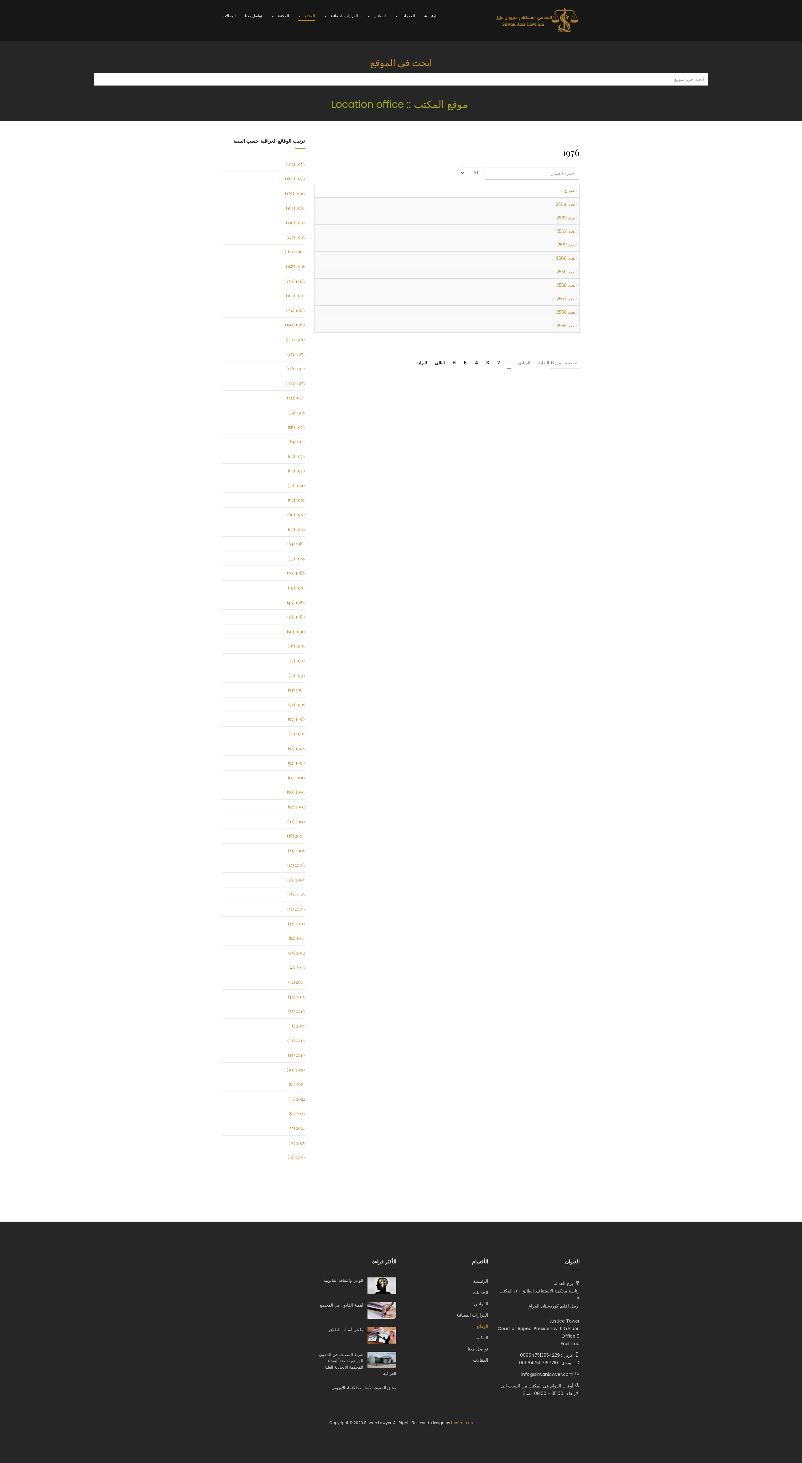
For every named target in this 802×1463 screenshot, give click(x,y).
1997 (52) (297, 734)
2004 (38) (296, 836)
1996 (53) (296, 719)
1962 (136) (295, 222)
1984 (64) (296, 544)
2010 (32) (296, 924)
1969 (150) (295, 325)
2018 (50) (296, 1040)
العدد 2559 (566, 272)
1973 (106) (295, 383)
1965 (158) (295, 266)
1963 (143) (295, 237)
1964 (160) (295, 252)
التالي (440, 363)
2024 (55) (297, 1128)
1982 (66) (296, 515)
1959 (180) (295, 179)
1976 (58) (296, 427)
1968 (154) (295, 310)
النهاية (421, 363)
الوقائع (309, 15)
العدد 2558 (566, 285)
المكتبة (283, 15)
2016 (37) (296, 1011)
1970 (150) (295, 339)
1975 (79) (297, 412)
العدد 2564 (566, 204)
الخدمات (408, 15)
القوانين (379, 15)
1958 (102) (295, 164)
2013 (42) (297, 967)
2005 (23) (296, 851)
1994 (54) (296, 690)
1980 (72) (296, 485)
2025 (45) (297, 1143)
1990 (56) (296, 631)
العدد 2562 (566, 231)
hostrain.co (462, 1422)
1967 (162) (295, 295)
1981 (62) (296, 500)
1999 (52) (296, 763)
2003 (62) (296, 821)
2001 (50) (296, 792)
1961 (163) (295, 208)
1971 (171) (296, 354)
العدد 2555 (567, 326)
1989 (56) (296, 617)
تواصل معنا (253, 15)
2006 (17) (296, 865)
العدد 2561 (567, 245)
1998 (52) (296, 748)
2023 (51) (297, 1113)
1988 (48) (296, 602)
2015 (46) (296, 997)
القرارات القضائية (344, 15)
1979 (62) (296, 471)
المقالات (229, 15)
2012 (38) (296, 953)
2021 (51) (297, 1084)
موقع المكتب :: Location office (401, 104)
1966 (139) (295, 281)
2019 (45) (296, 1055)
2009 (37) (296, 909)
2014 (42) (296, 982)
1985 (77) (297, 558)
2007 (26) (296, 880)
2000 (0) (296, 778)
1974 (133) (296, 398)
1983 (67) (296, 529)
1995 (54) (296, 705)
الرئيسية (430, 15)
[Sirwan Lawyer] (538, 20)
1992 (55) (297, 661)
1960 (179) (295, 193)
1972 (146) (295, 368)
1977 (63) (297, 442)
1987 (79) (296, 588)
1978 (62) (296, 456)
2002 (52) (296, 807)
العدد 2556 (566, 312)
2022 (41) (297, 1099)
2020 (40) (296, 1070)
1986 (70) (296, 573)
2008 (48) (295, 894)
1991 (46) (296, 646)
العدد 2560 (566, 258)
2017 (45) (297, 1026)
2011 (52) (297, 938)
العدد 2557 (566, 299)
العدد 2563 (566, 218)
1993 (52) (297, 675)
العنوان (570, 190)
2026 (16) (296, 1157)
